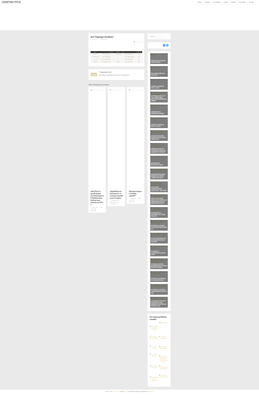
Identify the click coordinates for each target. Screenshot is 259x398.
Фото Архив (242, 2)
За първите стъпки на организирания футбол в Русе (159, 291)
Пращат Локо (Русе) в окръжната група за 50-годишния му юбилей (158, 150)
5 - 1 (118, 59)
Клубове (207, 2)
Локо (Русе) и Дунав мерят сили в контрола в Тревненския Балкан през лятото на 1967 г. (97, 198)
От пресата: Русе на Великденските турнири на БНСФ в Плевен (159, 265)
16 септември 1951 (95, 56)
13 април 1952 (95, 54)
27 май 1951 (95, 61)
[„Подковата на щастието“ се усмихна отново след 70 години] (116, 90)
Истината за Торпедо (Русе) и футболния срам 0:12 (159, 227)
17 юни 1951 (95, 59)
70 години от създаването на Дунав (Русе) (158, 253)
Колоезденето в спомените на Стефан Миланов (158, 214)
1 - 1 (118, 56)
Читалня (233, 2)
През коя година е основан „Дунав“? (135, 193)
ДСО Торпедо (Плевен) (129, 54)
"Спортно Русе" (104, 39)
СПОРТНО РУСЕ (11, 2)
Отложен (118, 61)
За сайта (251, 2)
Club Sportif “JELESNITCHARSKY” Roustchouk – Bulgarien (159, 188)
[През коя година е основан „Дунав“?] (135, 90)
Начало (199, 2)
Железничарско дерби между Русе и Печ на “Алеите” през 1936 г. (158, 176)
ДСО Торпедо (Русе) (107, 54)
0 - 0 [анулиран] (118, 54)
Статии (226, 2)
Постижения (216, 2)
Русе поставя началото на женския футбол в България (158, 240)
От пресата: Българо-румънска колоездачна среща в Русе (158, 137)
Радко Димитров (114, 202)
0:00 (139, 54)
